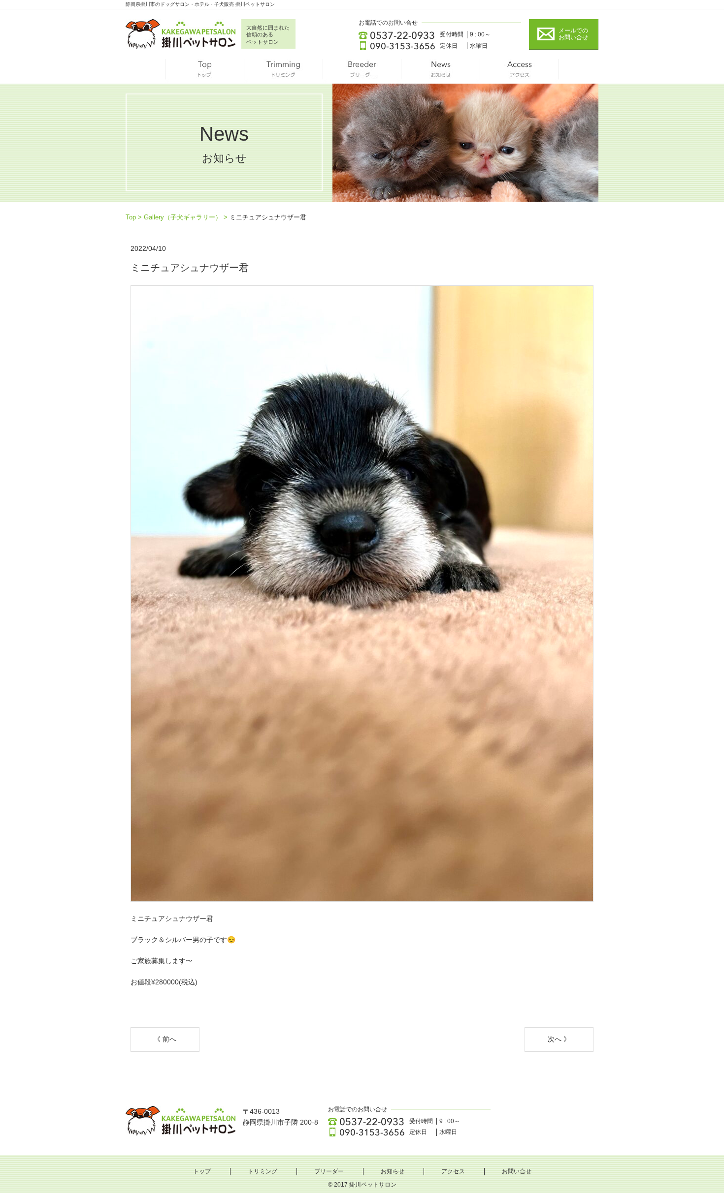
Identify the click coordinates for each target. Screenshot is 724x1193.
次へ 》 (559, 1039)
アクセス (519, 71)
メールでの (573, 34)
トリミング (283, 71)
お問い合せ (516, 1171)
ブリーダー (362, 71)
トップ (204, 71)
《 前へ (165, 1039)
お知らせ (440, 71)
